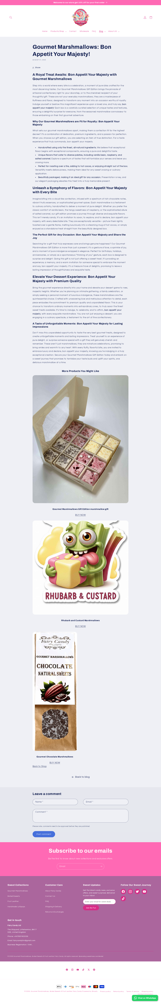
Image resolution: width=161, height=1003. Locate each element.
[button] (11, 17)
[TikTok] (123, 898)
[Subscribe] (101, 866)
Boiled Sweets (14, 896)
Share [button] (37, 68)
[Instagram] (130, 891)
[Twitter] (137, 891)
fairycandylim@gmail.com (24, 940)
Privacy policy (105, 991)
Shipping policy (147, 991)
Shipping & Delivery (53, 907)
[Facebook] (123, 891)
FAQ (47, 901)
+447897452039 (21, 936)
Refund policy (118, 991)
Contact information (145, 994)
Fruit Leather (13, 901)
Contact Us (50, 896)
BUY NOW (80, 515)
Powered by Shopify (89, 991)
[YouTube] (144, 891)
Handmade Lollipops (16, 907)
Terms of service (132, 991)
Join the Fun (91, 908)
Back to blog (82, 777)
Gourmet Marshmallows (18, 891)
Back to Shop (40, 766)
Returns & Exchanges (54, 912)
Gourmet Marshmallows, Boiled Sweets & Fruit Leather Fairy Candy (56, 991)
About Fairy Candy (53, 891)
